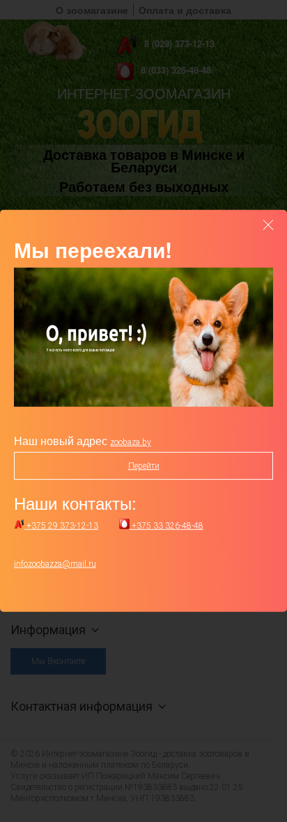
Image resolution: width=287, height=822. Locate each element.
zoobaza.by (130, 442)
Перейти (144, 466)
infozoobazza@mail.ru (55, 564)
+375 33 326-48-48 (166, 526)
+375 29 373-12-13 (61, 526)
